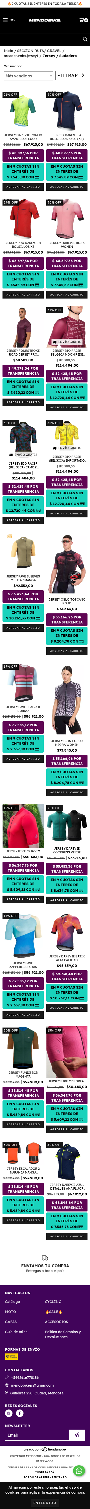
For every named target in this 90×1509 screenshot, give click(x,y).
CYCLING (53, 1301)
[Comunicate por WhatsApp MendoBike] (79, 1470)
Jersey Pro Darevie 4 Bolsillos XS (23, 245)
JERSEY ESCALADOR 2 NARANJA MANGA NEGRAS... (23, 1170)
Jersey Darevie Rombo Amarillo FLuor (23, 137)
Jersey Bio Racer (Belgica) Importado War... (67, 458)
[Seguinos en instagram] (8, 1413)
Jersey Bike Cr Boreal (67, 1081)
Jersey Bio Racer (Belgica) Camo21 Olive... (23, 465)
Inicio (8, 50)
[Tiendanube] (45, 1451)
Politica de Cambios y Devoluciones (63, 1334)
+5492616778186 (25, 1377)
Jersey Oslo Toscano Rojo (67, 601)
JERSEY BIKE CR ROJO (23, 851)
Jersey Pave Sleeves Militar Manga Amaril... (23, 578)
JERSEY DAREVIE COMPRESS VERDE (67, 850)
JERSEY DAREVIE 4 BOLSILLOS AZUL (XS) (67, 137)
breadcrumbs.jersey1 (21, 56)
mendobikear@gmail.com (32, 1385)
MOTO (10, 1311)
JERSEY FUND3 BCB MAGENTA (23, 1074)
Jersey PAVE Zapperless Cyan (23, 965)
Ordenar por (13, 66)
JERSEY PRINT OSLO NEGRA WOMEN (67, 743)
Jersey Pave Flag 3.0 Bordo (23, 709)
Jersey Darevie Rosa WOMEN (67, 245)
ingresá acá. (45, 1472)
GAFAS (11, 1322)
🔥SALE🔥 (53, 1311)
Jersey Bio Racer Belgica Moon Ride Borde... (67, 352)
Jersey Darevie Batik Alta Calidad (67, 958)
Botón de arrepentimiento (45, 1477)
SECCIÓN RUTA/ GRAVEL (39, 50)
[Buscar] (85, 39)
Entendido (45, 1503)
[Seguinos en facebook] (20, 1413)
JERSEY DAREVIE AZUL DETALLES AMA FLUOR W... (67, 1186)
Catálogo (12, 1301)
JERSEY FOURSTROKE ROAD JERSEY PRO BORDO (23, 352)
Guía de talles (16, 1332)
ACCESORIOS (56, 1322)
